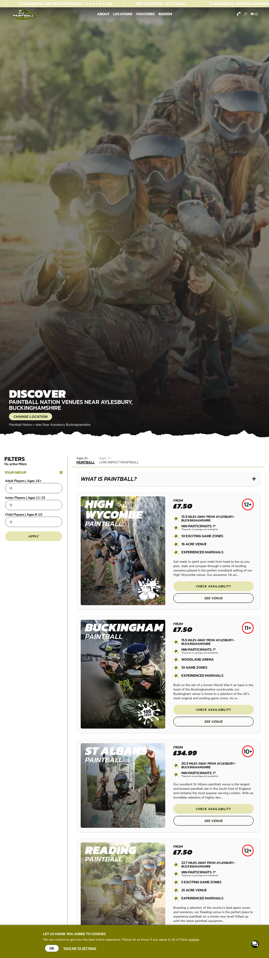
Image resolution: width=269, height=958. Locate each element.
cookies (193, 939)
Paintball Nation (20, 424)
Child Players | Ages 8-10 (23, 514)
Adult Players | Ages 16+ (23, 481)
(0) (256, 14)
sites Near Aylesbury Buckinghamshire (62, 424)
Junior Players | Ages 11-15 (25, 497)
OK (51, 948)
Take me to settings (79, 948)
